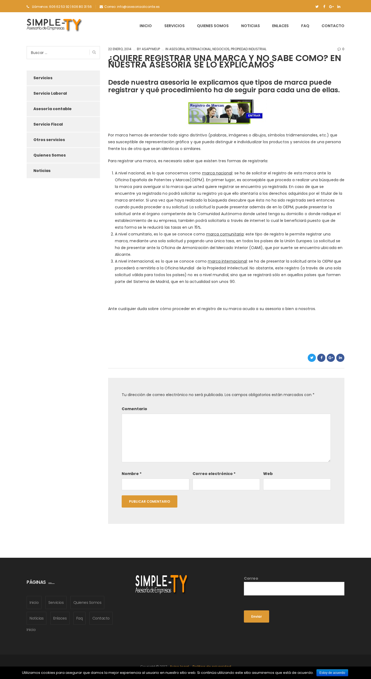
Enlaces (280, 25)
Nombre (132, 473)
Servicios (174, 25)
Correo (251, 578)
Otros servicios (49, 139)
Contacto (333, 25)
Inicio (146, 25)
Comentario (134, 409)
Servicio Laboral (50, 93)
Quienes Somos (213, 25)
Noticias (250, 25)
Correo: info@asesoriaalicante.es (132, 6)
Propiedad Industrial (248, 49)
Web (268, 473)
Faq (305, 25)
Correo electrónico (214, 473)
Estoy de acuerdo (332, 673)
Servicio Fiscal (48, 124)
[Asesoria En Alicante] (55, 25)
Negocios (220, 49)
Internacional (198, 49)
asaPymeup (150, 49)
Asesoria (177, 49)
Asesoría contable (52, 108)
